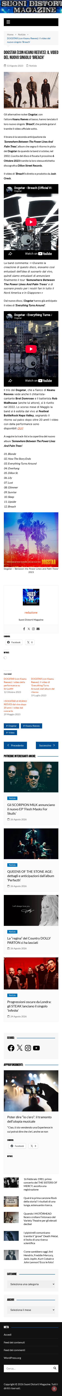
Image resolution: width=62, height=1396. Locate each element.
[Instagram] (33, 629)
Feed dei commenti (14, 1350)
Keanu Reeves (32, 725)
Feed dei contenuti (14, 1342)
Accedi (7, 1334)
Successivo (45, 745)
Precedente (17, 745)
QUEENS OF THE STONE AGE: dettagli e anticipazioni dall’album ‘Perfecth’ (30, 875)
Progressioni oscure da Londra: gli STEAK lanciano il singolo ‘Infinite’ (29, 1006)
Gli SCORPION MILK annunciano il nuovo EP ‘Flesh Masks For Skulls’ (31, 809)
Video (11, 732)
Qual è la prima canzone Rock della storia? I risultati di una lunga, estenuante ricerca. (40, 1201)
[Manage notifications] (54, 1388)
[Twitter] (28, 629)
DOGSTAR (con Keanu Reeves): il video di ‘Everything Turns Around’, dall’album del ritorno (43, 685)
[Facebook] (24, 629)
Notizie (33, 65)
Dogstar (12, 725)
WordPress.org (12, 1357)
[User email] (38, 629)
